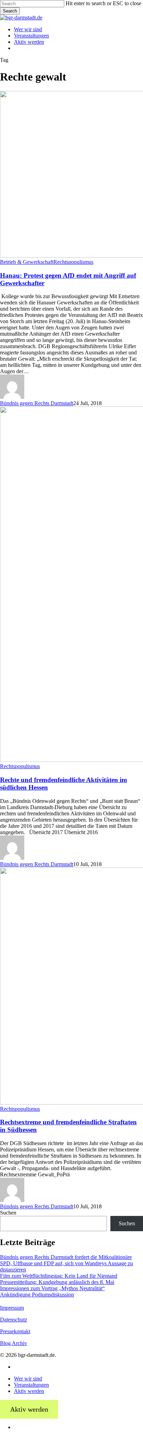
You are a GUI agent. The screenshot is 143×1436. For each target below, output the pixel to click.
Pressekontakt (15, 1331)
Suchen (8, 1213)
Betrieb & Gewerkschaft (26, 262)
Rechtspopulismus (73, 262)
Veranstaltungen (31, 1385)
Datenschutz (13, 1319)
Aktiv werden (29, 1391)
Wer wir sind (28, 1379)
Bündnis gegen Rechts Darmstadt (36, 403)
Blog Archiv (13, 1343)
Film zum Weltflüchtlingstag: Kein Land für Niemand (58, 1276)
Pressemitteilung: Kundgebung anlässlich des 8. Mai (57, 1282)
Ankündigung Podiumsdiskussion (37, 1295)
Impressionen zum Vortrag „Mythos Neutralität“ (52, 1288)
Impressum (12, 1308)
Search (10, 11)
